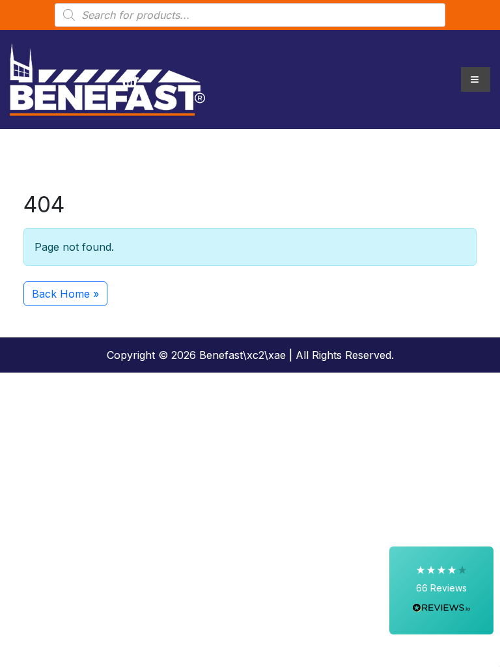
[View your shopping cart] (129, 79)
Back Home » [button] (65, 293)
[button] (441, 590)
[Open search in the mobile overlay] (250, 15)
